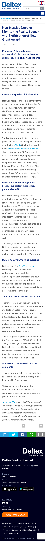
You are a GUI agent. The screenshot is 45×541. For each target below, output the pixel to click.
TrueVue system (26, 266)
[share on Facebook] (22, 434)
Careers (15, 530)
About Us (6, 530)
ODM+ (17, 145)
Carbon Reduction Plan (11, 533)
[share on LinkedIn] (4, 434)
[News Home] (23, 426)
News (8, 18)
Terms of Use (29, 523)
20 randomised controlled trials (22, 148)
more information (15, 514)
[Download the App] (9, 489)
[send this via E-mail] (40, 434)
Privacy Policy (20, 527)
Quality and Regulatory (28, 530)
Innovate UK (9, 402)
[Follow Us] (3, 503)
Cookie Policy (8, 527)
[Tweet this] (13, 434)
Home (3, 18)
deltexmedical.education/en (12, 509)
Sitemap (31, 527)
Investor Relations (9, 523)
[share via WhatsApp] (31, 434)
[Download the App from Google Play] (26, 489)
